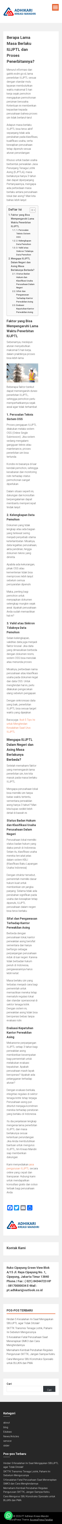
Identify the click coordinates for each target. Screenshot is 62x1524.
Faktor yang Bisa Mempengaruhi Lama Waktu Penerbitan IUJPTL (22, 221)
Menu (55, 7)
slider (6, 1445)
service (7, 1440)
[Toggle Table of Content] (31, 210)
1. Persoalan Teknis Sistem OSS (23, 233)
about (6, 1422)
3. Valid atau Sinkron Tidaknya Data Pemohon (24, 251)
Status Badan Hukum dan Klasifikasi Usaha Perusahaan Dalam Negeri (25, 281)
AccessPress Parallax (41, 1519)
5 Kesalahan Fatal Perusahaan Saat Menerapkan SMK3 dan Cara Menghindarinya (27, 1341)
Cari (9, 1383)
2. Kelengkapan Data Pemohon (23, 242)
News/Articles (11, 1436)
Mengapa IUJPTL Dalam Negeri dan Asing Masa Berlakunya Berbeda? (22, 264)
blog (5, 1427)
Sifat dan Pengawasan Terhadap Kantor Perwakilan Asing (24, 296)
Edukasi (7, 1431)
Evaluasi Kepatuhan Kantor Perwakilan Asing (25, 308)
